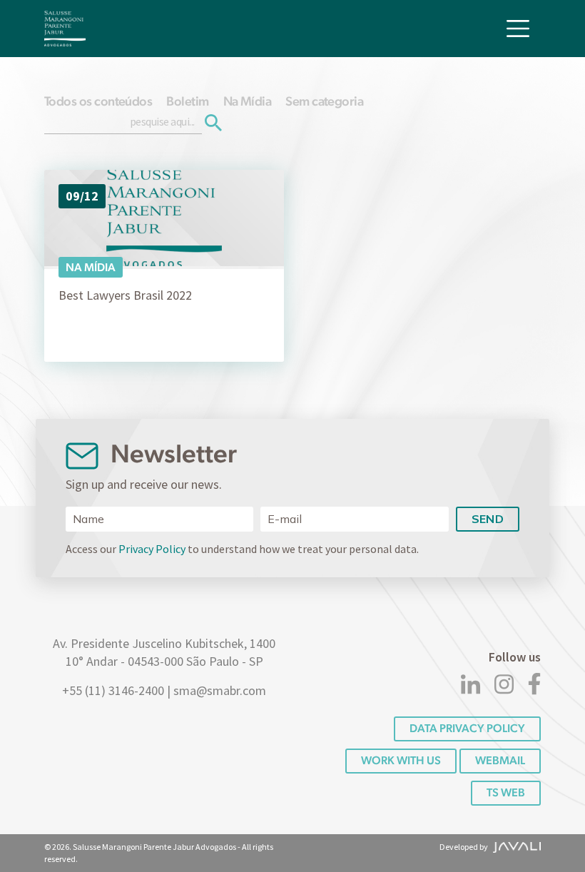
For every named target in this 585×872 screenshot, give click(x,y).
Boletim (187, 100)
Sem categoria (324, 100)
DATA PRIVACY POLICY (467, 728)
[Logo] (65, 28)
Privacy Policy (151, 549)
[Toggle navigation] (518, 28)
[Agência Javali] (515, 846)
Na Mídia (247, 100)
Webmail (500, 760)
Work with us (401, 760)
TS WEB (506, 792)
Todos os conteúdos (98, 100)
